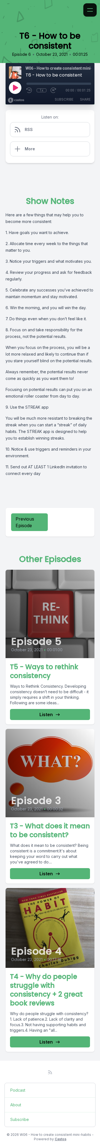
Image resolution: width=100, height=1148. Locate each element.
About (15, 1104)
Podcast (17, 1090)
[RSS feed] (50, 1072)
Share (85, 99)
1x (41, 90)
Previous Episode (25, 522)
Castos (60, 1139)
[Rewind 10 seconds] (29, 90)
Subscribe (64, 99)
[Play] (15, 88)
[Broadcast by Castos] (16, 100)
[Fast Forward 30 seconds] (54, 90)
